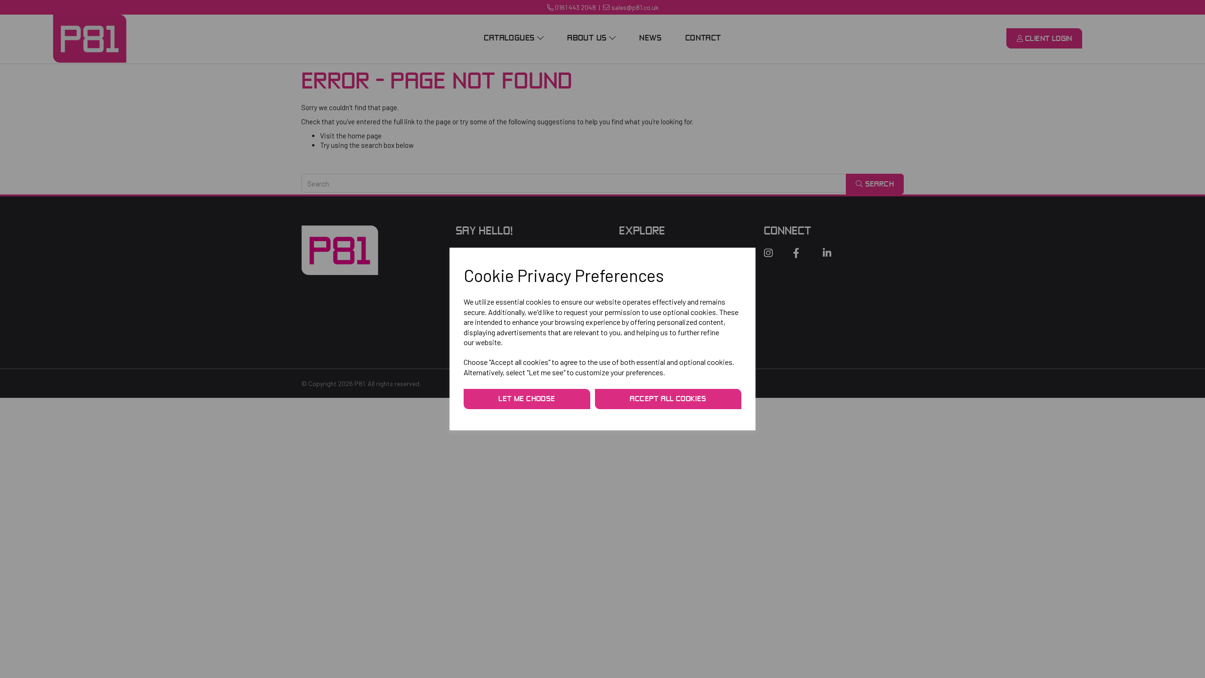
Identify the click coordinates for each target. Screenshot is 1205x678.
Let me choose (526, 399)
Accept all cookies (668, 399)
